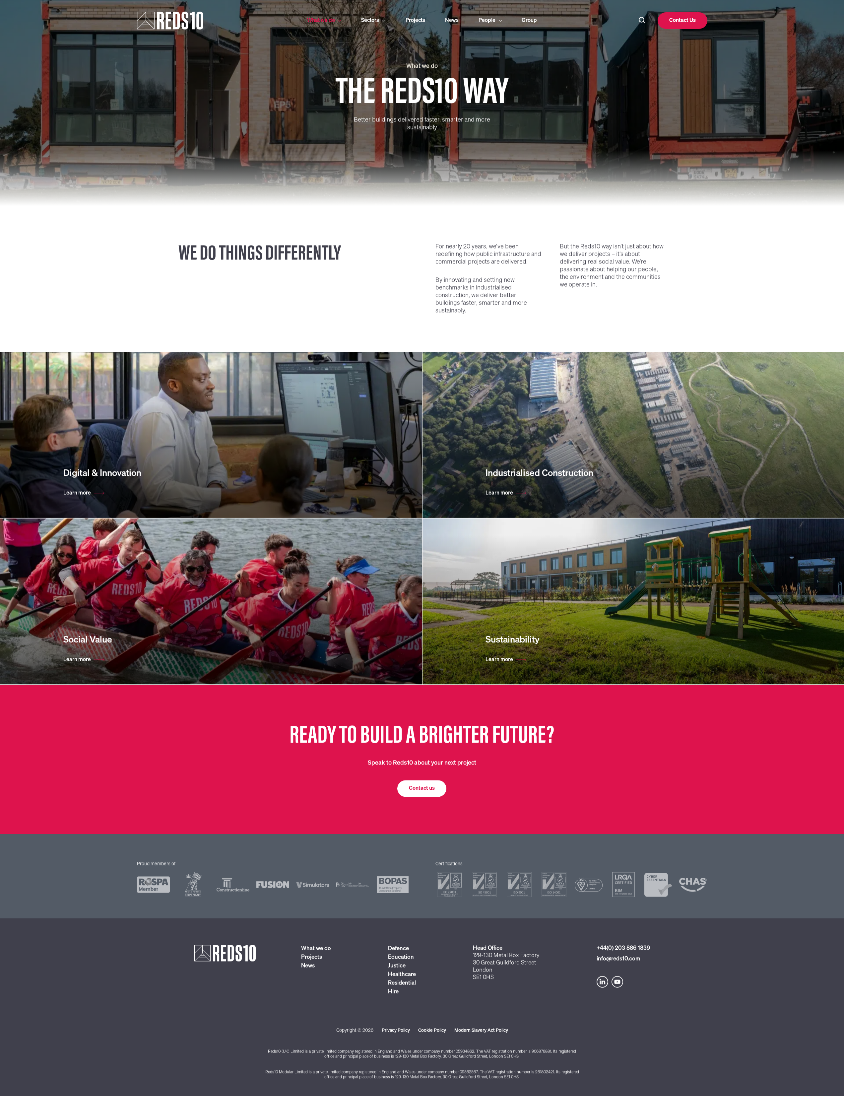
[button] (682, 20)
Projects (415, 20)
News (452, 20)
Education (401, 957)
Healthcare (402, 975)
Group (529, 20)
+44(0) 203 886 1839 (623, 948)
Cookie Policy (432, 1030)
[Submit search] (642, 20)
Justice (397, 966)
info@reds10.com (618, 959)
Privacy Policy (396, 1030)
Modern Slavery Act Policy (481, 1030)
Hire (393, 992)
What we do (321, 20)
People (487, 20)
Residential (402, 983)
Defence (398, 949)
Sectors (370, 20)
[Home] (199, 21)
